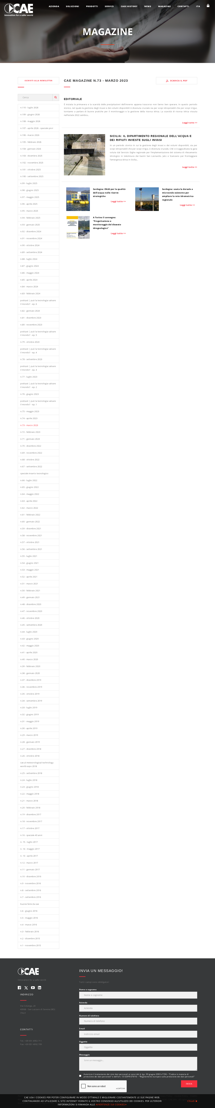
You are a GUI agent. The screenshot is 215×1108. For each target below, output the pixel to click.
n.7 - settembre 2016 (30, 897)
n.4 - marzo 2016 (28, 924)
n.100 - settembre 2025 (31, 176)
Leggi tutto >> (189, 122)
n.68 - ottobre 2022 (30, 459)
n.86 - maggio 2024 (29, 272)
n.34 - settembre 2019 (31, 700)
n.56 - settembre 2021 (31, 549)
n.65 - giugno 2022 (29, 487)
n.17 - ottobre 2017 (30, 828)
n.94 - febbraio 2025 (30, 217)
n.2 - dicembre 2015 (30, 938)
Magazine (164, 6)
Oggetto (83, 1041)
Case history (129, 6)
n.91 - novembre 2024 (31, 238)
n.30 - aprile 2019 (28, 728)
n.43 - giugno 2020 (29, 638)
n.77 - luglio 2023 (28, 376)
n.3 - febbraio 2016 (29, 931)
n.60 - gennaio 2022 (30, 521)
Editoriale (73, 99)
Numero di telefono (89, 1015)
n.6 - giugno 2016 (28, 910)
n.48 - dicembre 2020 (30, 604)
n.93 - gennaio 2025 (30, 224)
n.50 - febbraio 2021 (30, 590)
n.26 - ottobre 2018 (30, 755)
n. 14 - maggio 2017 (30, 848)
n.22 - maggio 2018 (29, 793)
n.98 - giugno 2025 (29, 190)
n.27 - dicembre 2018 (30, 748)
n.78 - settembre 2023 (31, 359)
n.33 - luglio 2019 (28, 707)
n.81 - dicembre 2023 (30, 317)
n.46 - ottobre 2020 (30, 618)
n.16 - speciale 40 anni (31, 835)
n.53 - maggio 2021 (29, 569)
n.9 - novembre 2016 (30, 883)
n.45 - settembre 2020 (31, 624)
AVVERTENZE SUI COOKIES (111, 1104)
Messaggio (84, 1054)
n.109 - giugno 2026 (30, 114)
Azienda (54, 6)
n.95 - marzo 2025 (29, 210)
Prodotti (92, 6)
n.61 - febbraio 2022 (30, 514)
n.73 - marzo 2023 (29, 425)
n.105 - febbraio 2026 (30, 142)
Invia (189, 1083)
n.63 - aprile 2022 (28, 501)
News (147, 6)
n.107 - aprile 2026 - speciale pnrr (36, 128)
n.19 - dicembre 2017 (30, 814)
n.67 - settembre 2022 (31, 466)
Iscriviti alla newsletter (38, 80)
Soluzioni (72, 6)
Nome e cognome (87, 989)
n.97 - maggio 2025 (29, 197)
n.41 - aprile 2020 (28, 652)
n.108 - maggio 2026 (30, 121)
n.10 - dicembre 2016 (30, 876)
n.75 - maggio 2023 (29, 411)
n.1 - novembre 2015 (30, 945)
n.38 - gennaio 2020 (30, 673)
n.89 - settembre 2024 (31, 252)
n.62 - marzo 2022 (29, 507)
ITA (198, 6)
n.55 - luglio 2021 (28, 556)
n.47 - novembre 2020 (31, 611)
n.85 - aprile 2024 (28, 279)
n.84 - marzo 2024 (29, 286)
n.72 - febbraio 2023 (30, 432)
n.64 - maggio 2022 (29, 494)
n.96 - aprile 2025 (28, 203)
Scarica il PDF (178, 80)
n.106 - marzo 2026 (29, 135)
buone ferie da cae (29, 904)
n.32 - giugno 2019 (29, 714)
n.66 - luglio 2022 (28, 480)
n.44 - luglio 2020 (28, 631)
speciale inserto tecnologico (34, 473)
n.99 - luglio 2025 (28, 183)
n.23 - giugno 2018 (29, 786)
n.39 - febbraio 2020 (30, 666)
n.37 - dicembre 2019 (30, 680)
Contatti (183, 6)
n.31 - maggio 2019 (29, 721)
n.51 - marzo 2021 (29, 583)
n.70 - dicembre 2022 (30, 445)
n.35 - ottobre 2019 (30, 693)
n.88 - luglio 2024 (28, 259)
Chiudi (191, 1100)
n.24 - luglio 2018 (28, 780)
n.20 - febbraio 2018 (30, 807)
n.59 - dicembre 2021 (30, 528)
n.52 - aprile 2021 (28, 576)
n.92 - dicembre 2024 (30, 231)
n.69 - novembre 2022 (31, 452)
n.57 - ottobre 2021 (30, 542)
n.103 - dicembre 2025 (31, 155)
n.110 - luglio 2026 (29, 107)
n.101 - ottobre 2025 (30, 169)
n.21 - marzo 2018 (29, 800)
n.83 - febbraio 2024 (30, 293)
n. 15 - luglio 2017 (29, 842)
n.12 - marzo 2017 (29, 862)
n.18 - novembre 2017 (31, 821)
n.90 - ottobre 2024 (30, 245)
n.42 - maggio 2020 (29, 645)
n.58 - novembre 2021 (31, 535)
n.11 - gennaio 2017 (30, 869)
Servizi (109, 6)
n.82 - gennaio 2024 (30, 310)
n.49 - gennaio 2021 (30, 597)
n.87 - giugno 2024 (29, 265)
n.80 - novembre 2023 (31, 324)
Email (82, 1028)
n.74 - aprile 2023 (28, 418)
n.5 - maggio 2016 (29, 917)
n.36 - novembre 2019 (31, 686)
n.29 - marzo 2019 (29, 735)
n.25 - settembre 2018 (31, 773)
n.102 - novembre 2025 (31, 162)
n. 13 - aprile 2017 (29, 855)
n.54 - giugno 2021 (29, 563)
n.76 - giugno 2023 (29, 394)
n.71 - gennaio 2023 (30, 439)
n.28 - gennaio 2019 (30, 742)
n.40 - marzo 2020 (29, 659)
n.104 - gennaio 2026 (30, 148)
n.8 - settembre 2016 (30, 890)
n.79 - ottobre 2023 (30, 342)
